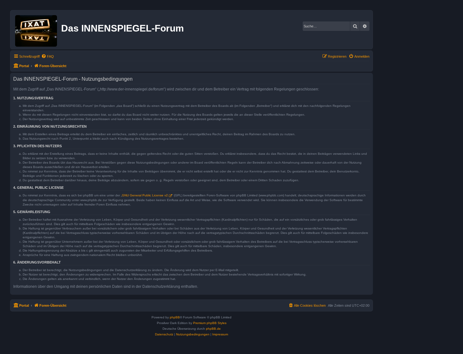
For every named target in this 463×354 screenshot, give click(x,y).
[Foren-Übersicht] (36, 29)
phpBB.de (213, 328)
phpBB (175, 317)
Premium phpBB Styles (209, 323)
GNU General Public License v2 (145, 195)
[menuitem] (47, 56)
